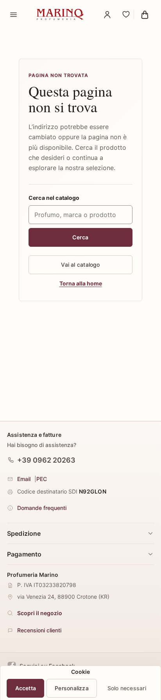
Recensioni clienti (39, 630)
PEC (41, 479)
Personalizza (72, 688)
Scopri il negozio (39, 613)
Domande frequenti (41, 507)
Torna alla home (80, 283)
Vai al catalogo (80, 264)
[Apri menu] (13, 14)
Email (23, 479)
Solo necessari (126, 688)
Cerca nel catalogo (54, 197)
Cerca (80, 237)
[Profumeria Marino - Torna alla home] (60, 14)
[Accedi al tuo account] (107, 14)
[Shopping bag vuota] (144, 14)
